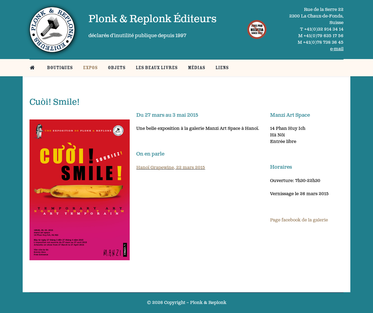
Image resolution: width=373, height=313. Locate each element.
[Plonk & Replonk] (52, 29)
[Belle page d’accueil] (33, 68)
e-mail (337, 49)
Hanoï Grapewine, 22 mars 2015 (170, 168)
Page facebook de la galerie (299, 220)
